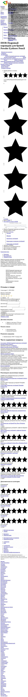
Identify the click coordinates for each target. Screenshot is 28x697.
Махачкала (3, 619)
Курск (2, 615)
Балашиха (3, 570)
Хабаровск (3, 681)
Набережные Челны (6, 621)
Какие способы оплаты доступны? (9, 347)
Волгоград (3, 585)
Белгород (3, 573)
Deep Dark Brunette (5, 505)
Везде (2, 7)
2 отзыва (6, 219)
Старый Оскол (4, 662)
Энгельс (3, 690)
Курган (2, 613)
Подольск (3, 644)
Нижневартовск (5, 624)
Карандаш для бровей (6, 464)
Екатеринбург (4, 593)
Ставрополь (4, 660)
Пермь (2, 640)
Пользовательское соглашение (11, 537)
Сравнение (6, 541)
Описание (6, 254)
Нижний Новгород (5, 627)
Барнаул (3, 572)
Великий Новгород (5, 580)
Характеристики (5, 251)
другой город (4, 695)
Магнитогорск (4, 617)
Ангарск (3, 564)
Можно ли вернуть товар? (7, 353)
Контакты (6, 534)
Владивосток (4, 581)
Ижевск (3, 596)
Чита (2, 687)
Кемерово (3, 604)
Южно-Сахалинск (5, 691)
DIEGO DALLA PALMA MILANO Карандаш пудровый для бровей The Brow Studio (12, 476)
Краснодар (3, 611)
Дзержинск (3, 592)
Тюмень (3, 675)
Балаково (3, 569)
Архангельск (4, 566)
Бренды (5, 548)
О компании (7, 545)
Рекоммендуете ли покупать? (8, 300)
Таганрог (3, 667)
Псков (2, 647)
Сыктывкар (3, 666)
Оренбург (3, 636)
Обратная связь (7, 535)
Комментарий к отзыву (6, 309)
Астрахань (3, 568)
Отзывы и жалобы (6, 68)
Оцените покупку (5, 294)
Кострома (3, 609)
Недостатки (4, 306)
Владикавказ (4, 583)
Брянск (2, 579)
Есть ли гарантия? (5, 365)
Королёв (3, 608)
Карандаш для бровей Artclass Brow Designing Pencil (14, 443)
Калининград (4, 601)
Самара (2, 652)
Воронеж (3, 589)
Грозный (3, 591)
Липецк (3, 616)
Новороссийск (4, 631)
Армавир (3, 565)
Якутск (2, 693)
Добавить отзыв (8, 257)
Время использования (6, 299)
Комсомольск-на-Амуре (7, 607)
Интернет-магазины (9, 530)
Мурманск (3, 620)
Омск (2, 634)
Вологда (3, 588)
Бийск (2, 574)
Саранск (3, 654)
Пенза (2, 639)
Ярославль (3, 694)
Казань (2, 600)
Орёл (2, 635)
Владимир (3, 584)
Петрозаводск (4, 642)
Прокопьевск (4, 646)
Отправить (3, 312)
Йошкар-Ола (4, 599)
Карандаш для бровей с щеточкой (9, 453)
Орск (2, 638)
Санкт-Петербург (5, 562)
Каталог (3, 6)
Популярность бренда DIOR (11, 221)
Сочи (2, 659)
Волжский (3, 587)
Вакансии (6, 551)
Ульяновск (3, 678)
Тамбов (2, 668)
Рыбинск (3, 650)
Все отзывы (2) (7, 255)
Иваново (3, 595)
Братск (2, 577)
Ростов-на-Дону (5, 648)
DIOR (8, 220)
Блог (5, 543)
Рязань (2, 651)
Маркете (14, 345)
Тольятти (3, 671)
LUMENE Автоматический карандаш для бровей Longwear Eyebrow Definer (13, 398)
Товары (5, 531)
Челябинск (3, 685)
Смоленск (3, 658)
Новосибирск (4, 632)
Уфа (2, 679)
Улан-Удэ (3, 677)
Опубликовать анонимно (8, 311)
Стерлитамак (4, 663)
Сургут (2, 664)
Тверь (2, 670)
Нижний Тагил (4, 628)
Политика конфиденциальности (12, 552)
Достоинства (4, 303)
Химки (2, 682)
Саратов (3, 655)
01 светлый (3, 525)
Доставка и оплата (8, 547)
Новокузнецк (4, 630)
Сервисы (6, 549)
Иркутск (3, 597)
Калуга (2, 603)
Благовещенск (4, 576)
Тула (2, 674)
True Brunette (4, 515)
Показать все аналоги (6, 52)
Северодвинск (4, 656)
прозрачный (4, 485)
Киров (2, 605)
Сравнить (10, 40)
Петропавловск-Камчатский (8, 643)
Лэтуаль (11, 231)
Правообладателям (8, 539)
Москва (2, 561)
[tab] (14, 252)
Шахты (2, 689)
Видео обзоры (4, 66)
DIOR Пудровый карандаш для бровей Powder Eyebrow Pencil (14, 56)
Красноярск (4, 612)
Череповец (3, 686)
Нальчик (3, 623)
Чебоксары (3, 683)
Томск (2, 673)
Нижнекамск (4, 626)
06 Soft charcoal (4, 495)
